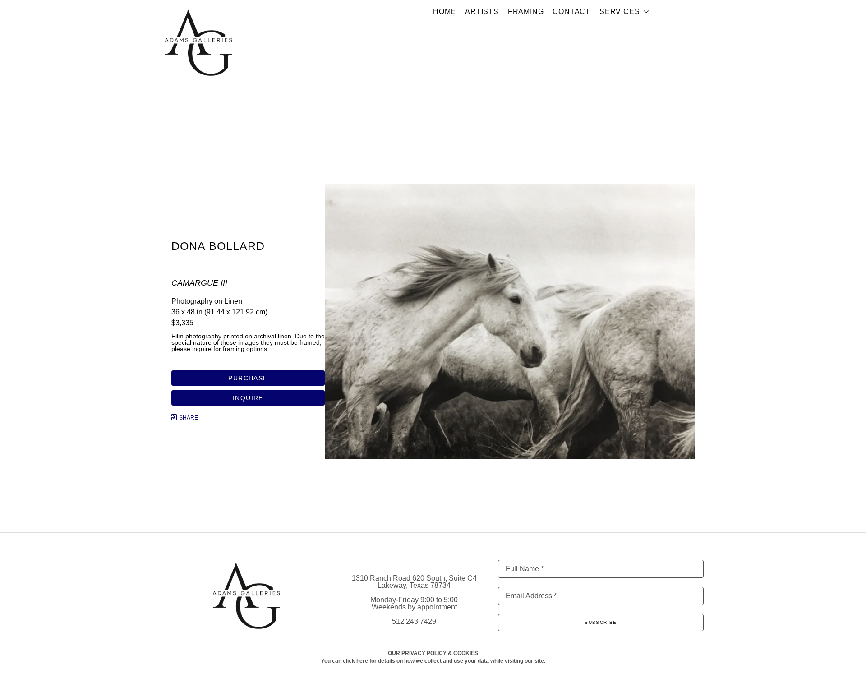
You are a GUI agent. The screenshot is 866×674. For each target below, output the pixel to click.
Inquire (248, 398)
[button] (624, 12)
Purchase (247, 378)
